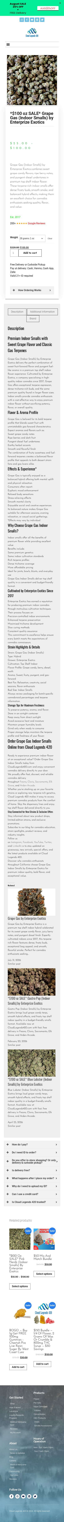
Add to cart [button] (18, 1367)
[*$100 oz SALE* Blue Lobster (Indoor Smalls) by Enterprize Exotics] (31, 1063)
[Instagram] (22, 20)
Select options (20, 1286)
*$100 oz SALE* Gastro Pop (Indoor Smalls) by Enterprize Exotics (29, 1001)
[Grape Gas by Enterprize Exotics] (31, 902)
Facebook (28, 842)
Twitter (47, 842)
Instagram (16, 842)
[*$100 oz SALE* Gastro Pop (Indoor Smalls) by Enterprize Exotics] (31, 982)
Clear (50, 238)
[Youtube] (32, 20)
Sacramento (41, 782)
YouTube (38, 842)
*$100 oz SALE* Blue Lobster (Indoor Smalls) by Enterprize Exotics (30, 1082)
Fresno (23, 782)
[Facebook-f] (27, 20)
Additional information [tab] (42, 311)
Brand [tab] (33, 318)
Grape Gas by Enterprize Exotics (27, 918)
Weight (14, 237)
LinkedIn (17, 846)
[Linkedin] (37, 20)
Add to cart (30, 253)
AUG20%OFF (47, 8)
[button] (8, 44)
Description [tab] (17, 311)
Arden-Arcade (27, 785)
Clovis (31, 782)
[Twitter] (42, 20)
